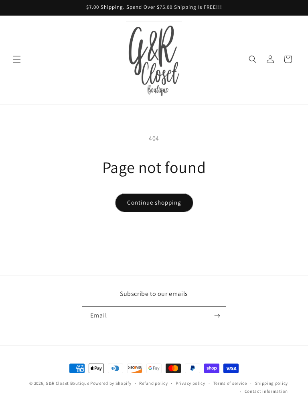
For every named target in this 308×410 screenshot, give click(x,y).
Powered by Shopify (111, 383)
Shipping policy (271, 383)
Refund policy (153, 383)
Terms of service (230, 383)
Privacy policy (190, 383)
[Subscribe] (217, 315)
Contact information (266, 391)
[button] (17, 59)
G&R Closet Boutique (67, 383)
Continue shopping (154, 202)
